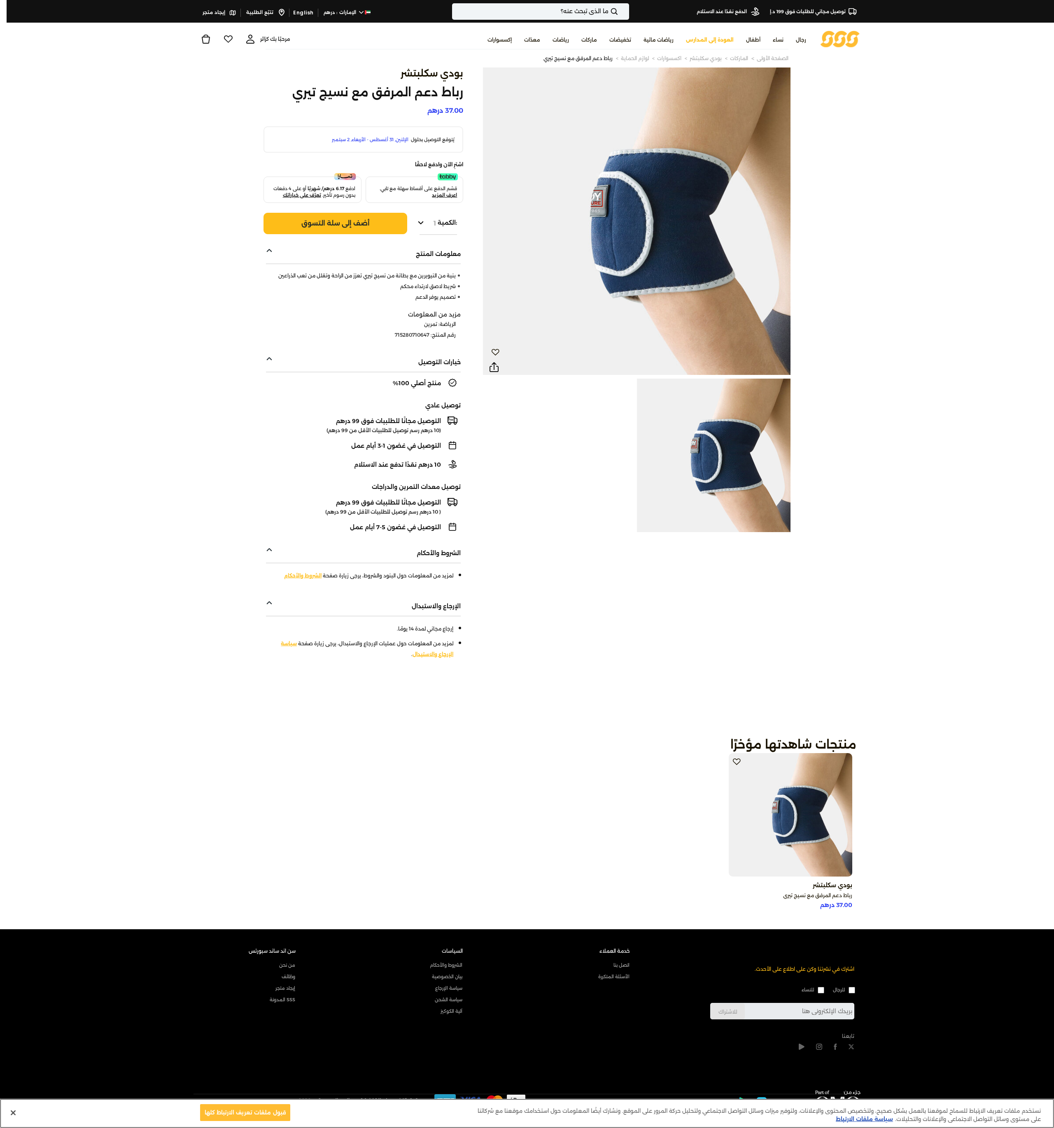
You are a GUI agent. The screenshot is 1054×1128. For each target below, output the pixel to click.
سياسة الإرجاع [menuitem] (448, 988)
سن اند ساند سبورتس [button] (272, 951)
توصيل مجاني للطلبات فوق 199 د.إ (808, 11)
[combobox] (540, 11)
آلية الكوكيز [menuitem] (451, 1011)
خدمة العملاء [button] (614, 951)
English (303, 12)
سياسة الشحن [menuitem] (448, 999)
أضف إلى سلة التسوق (335, 223)
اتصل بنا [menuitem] (621, 965)
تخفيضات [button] (620, 40)
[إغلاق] (13, 1113)
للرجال (839, 990)
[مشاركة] (494, 367)
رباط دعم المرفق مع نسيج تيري (578, 58)
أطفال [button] (753, 40)
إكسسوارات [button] (499, 40)
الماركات (739, 58)
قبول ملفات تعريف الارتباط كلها (245, 1112)
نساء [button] (778, 40)
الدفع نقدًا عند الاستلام (722, 11)
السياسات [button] (452, 951)
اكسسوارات (669, 58)
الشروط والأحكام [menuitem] (446, 965)
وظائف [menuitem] (288, 976)
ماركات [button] (589, 40)
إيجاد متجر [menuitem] (285, 988)
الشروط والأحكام (303, 575)
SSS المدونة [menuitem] (282, 999)
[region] (527, 1113)
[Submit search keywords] (621, 11)
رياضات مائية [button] (659, 40)
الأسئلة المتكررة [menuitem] (614, 976)
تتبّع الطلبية (260, 12)
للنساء (808, 990)
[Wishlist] (228, 39)
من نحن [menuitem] (287, 965)
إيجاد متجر (214, 12)
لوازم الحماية (635, 58)
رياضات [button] (561, 40)
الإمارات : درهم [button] (341, 12)
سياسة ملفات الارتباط (864, 1119)
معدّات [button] (532, 40)
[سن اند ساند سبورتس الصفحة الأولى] (840, 38)
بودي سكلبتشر (706, 58)
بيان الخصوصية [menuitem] (447, 976)
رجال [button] (801, 40)
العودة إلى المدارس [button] (710, 40)
